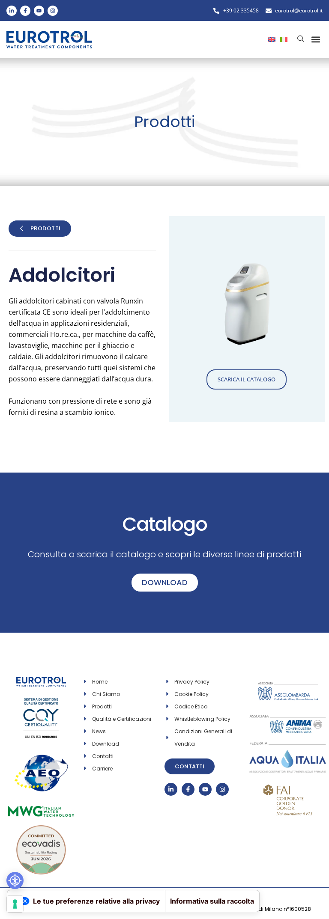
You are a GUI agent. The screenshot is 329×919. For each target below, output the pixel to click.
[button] (315, 40)
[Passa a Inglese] (272, 38)
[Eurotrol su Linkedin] (11, 11)
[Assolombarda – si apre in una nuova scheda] (288, 686)
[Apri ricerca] (300, 38)
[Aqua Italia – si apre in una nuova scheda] (288, 743)
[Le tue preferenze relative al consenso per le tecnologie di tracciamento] (15, 904)
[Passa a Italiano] (284, 38)
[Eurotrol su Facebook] (25, 11)
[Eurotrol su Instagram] (53, 11)
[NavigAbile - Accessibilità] (15, 880)
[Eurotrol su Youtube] (39, 11)
